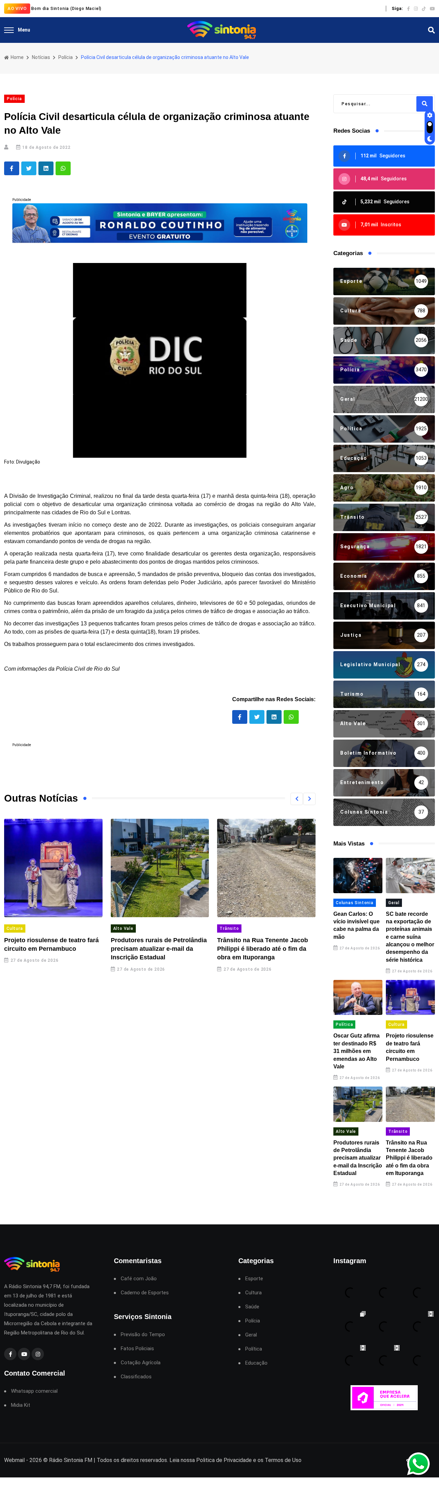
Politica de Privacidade (224, 1460)
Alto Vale (123, 928)
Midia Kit (20, 1405)
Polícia (65, 57)
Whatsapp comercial (34, 1391)
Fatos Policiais (137, 1348)
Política (344, 1024)
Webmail (14, 1460)
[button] (296, 799)
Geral (394, 902)
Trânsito (229, 928)
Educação (256, 1363)
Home (17, 57)
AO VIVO (17, 8)
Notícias (41, 57)
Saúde (252, 1306)
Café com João (139, 1278)
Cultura (15, 928)
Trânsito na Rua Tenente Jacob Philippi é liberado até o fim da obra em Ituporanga (262, 949)
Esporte (254, 1278)
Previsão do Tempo (143, 1334)
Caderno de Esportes (145, 1292)
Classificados (136, 1376)
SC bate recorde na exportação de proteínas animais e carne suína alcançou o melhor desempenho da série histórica (410, 937)
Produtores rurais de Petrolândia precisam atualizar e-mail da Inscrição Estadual (159, 949)
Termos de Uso (283, 1460)
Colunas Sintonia (354, 902)
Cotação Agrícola (141, 1362)
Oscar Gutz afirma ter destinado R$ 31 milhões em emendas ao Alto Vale (356, 1051)
